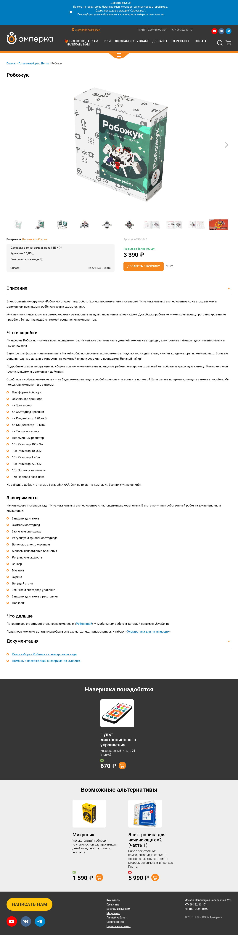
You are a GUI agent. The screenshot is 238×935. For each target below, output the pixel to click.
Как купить (113, 900)
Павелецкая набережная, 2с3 (208, 900)
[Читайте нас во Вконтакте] (221, 31)
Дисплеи (153, 38)
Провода (78, 47)
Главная (11, 63)
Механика (100, 47)
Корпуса (190, 47)
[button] (119, 55)
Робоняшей (84, 623)
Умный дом (54, 47)
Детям (45, 63)
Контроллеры (72, 38)
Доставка (160, 41)
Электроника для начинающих (148, 631)
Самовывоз (181, 41)
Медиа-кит (113, 913)
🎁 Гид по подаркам (81, 41)
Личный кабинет (117, 917)
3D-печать (29, 47)
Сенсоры (131, 38)
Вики (106, 41)
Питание (122, 47)
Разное (210, 47)
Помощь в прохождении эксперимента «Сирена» (46, 661)
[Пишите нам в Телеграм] (228, 31)
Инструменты (148, 47)
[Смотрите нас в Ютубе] (214, 31)
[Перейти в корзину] (228, 42)
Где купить (113, 904)
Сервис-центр (115, 921)
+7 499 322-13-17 (182, 29)
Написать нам (78, 44)
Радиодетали (178, 38)
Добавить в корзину (143, 266)
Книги (171, 47)
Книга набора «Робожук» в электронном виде (44, 654)
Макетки (203, 38)
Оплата (200, 41)
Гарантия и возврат (119, 926)
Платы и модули (103, 38)
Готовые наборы (29, 63)
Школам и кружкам (131, 41)
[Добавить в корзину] (122, 765)
